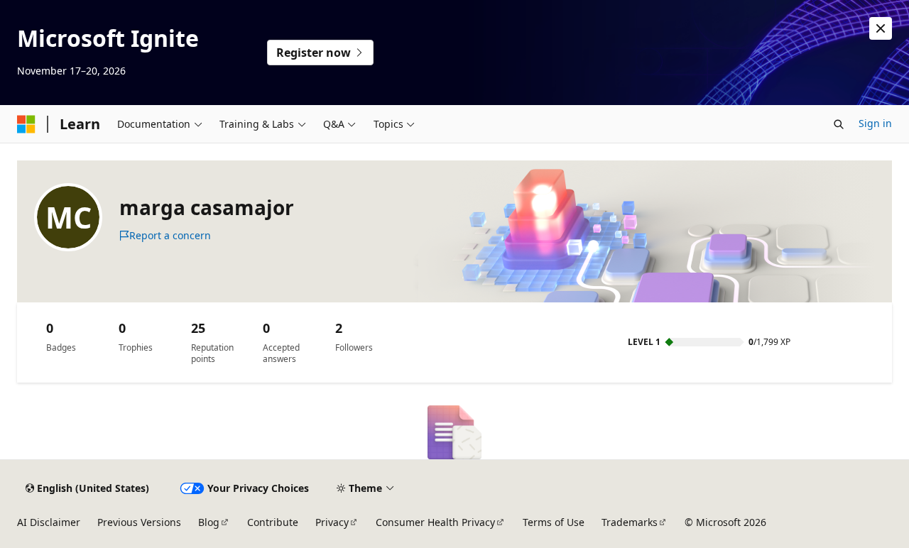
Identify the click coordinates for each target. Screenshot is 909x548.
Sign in (875, 123)
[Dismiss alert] (880, 28)
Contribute (272, 522)
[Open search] (838, 124)
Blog (208, 522)
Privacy (332, 522)
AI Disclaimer (48, 522)
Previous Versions (139, 522)
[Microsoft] (26, 124)
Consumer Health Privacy (435, 522)
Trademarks (630, 522)
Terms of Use (553, 522)
